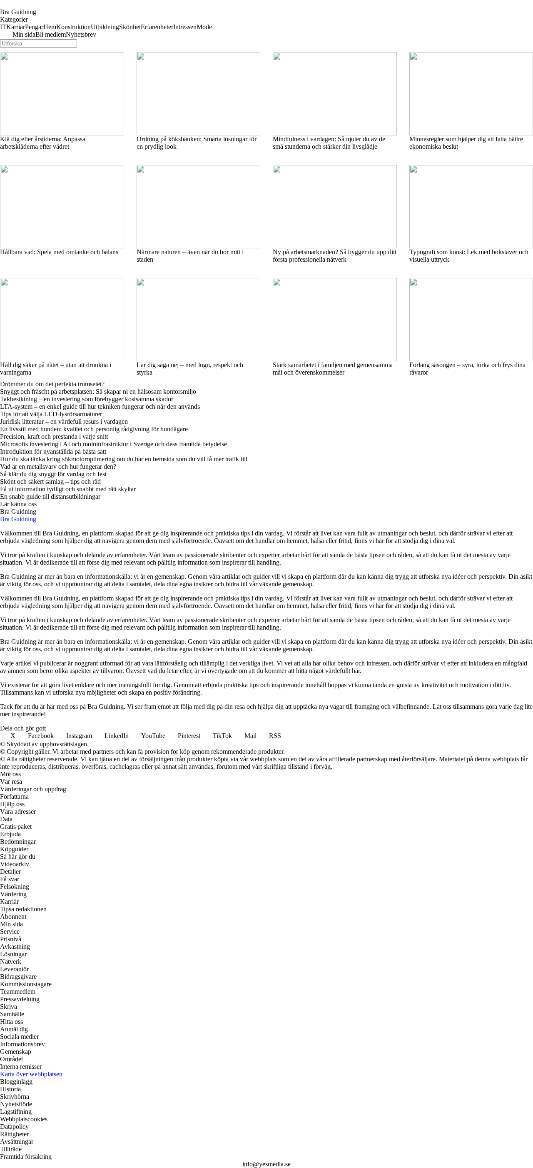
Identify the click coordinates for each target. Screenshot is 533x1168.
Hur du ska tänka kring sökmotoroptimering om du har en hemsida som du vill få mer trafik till (123, 459)
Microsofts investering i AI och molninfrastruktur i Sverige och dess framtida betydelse (113, 444)
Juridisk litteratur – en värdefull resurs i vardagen (64, 421)
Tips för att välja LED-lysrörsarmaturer (51, 414)
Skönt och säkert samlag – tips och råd (50, 481)
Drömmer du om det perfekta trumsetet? (52, 384)
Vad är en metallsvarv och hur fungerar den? (58, 466)
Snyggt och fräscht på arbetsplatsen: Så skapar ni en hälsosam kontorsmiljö (98, 391)
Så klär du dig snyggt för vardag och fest (53, 474)
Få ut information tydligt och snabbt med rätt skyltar (68, 489)
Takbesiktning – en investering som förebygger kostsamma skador (86, 399)
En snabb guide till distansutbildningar (50, 496)
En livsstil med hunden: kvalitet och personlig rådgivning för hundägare (94, 429)
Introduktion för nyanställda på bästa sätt (53, 451)
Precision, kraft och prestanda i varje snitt (54, 436)
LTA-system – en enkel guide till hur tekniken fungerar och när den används (100, 406)
